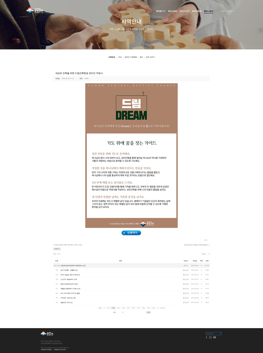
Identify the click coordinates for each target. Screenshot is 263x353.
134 (123, 308)
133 (118, 308)
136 (133, 308)
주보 (120, 57)
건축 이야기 (150, 57)
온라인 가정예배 (131, 57)
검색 (148, 312)
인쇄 (205, 240)
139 (148, 308)
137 (138, 308)
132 (113, 308)
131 (108, 308)
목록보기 (57, 249)
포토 (141, 57)
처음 (99, 308)
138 (143, 308)
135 (128, 308)
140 (153, 308)
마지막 (162, 308)
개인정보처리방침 (46, 349)
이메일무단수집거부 (60, 349)
